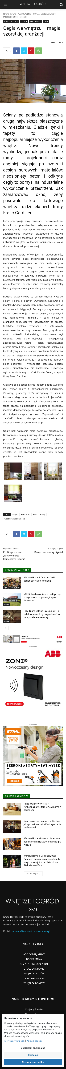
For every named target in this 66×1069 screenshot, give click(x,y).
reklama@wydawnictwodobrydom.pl (31, 931)
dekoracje (25, 514)
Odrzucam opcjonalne (33, 1047)
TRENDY (24, 21)
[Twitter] (24, 50)
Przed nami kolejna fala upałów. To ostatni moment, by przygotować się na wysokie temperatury (42, 614)
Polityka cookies (34, 1041)
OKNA (36, 14)
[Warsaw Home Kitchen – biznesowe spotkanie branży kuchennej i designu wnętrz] (12, 844)
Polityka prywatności (14, 1041)
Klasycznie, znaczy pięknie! (48, 552)
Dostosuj (33, 1055)
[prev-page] (5, 628)
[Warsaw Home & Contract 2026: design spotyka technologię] (12, 583)
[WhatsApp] (38, 50)
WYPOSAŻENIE (24, 14)
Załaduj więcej (31, 873)
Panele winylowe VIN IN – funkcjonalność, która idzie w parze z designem (42, 806)
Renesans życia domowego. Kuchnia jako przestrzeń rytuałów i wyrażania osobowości (42, 824)
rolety (42, 514)
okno (35, 514)
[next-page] (10, 628)
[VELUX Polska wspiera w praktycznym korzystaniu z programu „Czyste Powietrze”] (12, 599)
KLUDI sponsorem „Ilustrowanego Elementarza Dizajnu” (14, 555)
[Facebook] (16, 50)
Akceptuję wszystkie (33, 1062)
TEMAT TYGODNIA (11, 21)
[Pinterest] (31, 50)
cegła (14, 514)
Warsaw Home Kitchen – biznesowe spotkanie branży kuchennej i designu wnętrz (42, 841)
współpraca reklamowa (14, 519)
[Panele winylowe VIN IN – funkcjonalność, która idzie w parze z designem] (12, 809)
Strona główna (9, 14)
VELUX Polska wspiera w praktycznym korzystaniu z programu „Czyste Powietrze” (43, 597)
